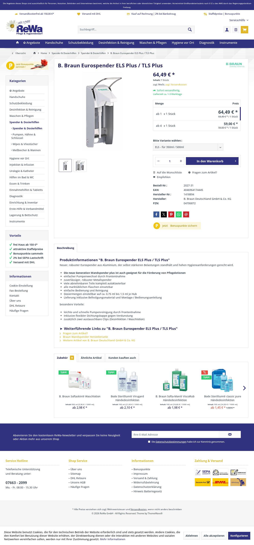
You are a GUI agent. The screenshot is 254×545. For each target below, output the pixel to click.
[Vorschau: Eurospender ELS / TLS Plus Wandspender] (79, 165)
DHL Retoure (17, 305)
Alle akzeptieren (214, 535)
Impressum (141, 473)
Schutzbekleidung (20, 103)
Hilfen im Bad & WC (21, 177)
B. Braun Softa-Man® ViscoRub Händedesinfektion (175, 398)
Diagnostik (16, 196)
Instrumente (17, 221)
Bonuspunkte (142, 469)
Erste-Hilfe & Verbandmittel (26, 209)
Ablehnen (192, 535)
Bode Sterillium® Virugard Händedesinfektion (127, 398)
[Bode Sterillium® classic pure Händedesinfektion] (223, 380)
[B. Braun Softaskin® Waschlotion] (80, 380)
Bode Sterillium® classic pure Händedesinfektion (222, 398)
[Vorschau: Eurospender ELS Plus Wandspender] (65, 165)
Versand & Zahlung (145, 478)
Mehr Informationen (112, 539)
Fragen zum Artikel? (204, 172)
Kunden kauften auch (122, 357)
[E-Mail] (186, 214)
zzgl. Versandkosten (176, 84)
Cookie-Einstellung (21, 285)
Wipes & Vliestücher (25, 144)
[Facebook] (156, 214)
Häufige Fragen (18, 310)
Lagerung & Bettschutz (23, 215)
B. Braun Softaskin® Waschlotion (79, 396)
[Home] (17, 43)
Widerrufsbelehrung (146, 482)
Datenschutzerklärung (147, 487)
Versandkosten (139, 509)
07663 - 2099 (16, 482)
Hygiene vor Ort (19, 158)
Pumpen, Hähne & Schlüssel (23, 136)
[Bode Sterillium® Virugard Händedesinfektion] (127, 380)
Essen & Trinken (19, 183)
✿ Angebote (16, 90)
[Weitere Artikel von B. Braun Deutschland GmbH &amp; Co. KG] (235, 65)
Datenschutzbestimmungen (171, 441)
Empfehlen (163, 177)
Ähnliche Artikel (91, 357)
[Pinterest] (171, 214)
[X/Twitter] (164, 214)
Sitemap (75, 473)
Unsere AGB (77, 482)
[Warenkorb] (244, 29)
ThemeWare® (155, 513)
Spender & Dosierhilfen (24, 122)
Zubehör (65, 357)
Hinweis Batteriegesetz (148, 491)
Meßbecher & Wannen (26, 150)
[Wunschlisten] (236, 29)
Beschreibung (65, 248)
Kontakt (14, 295)
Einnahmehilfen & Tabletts (26, 190)
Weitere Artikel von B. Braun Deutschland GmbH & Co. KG (98, 340)
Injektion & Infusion (21, 164)
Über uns (15, 300)
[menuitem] (237, 20)
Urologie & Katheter (21, 171)
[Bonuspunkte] (27, 65)
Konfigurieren (239, 535)
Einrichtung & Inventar (23, 202)
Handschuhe (17, 97)
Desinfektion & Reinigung (25, 109)
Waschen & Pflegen (21, 116)
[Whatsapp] (179, 214)
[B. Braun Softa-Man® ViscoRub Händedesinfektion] (175, 380)
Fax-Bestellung (18, 290)
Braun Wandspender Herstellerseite (85, 337)
